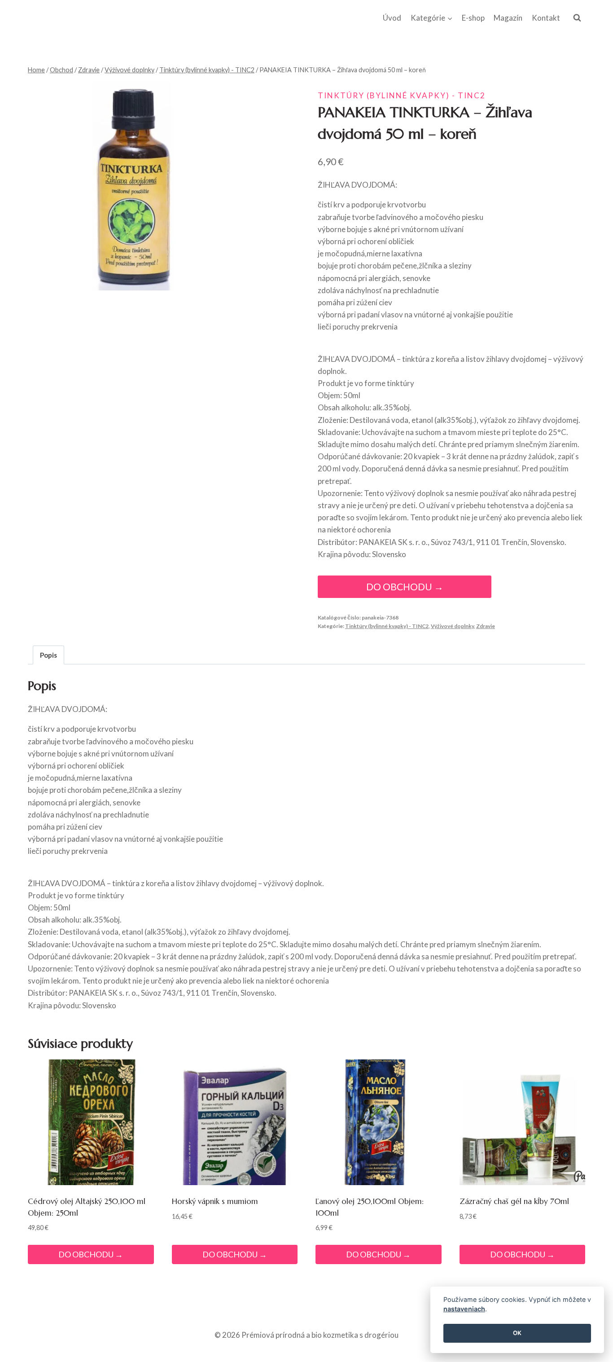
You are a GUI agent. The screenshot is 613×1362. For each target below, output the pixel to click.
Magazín (508, 17)
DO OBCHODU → (404, 587)
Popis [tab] (48, 655)
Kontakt (546, 17)
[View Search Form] (577, 18)
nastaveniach (464, 1309)
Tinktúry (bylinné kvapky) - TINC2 (402, 95)
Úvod (392, 17)
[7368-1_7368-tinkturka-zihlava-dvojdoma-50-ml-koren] (132, 186)
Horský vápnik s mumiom (215, 1201)
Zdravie (485, 626)
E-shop (473, 17)
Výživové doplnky (452, 626)
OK (517, 1333)
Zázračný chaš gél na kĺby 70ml (514, 1201)
